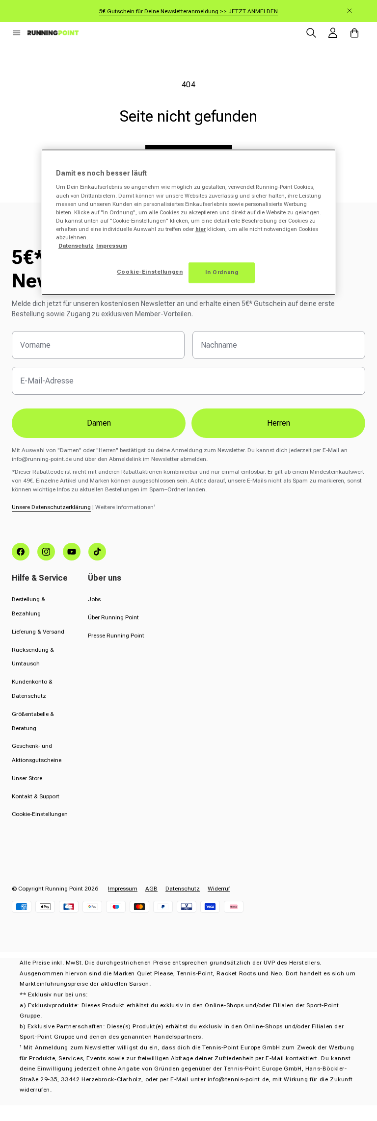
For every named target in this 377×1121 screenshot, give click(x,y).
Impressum (122, 888)
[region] (188, 222)
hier (200, 229)
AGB (151, 888)
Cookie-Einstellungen (40, 814)
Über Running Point (113, 617)
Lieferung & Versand (38, 631)
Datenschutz (182, 888)
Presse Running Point (116, 635)
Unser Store (27, 778)
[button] (16, 33)
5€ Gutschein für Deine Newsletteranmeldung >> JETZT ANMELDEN (188, 11)
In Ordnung (222, 272)
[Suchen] (311, 33)
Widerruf (219, 888)
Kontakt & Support (35, 796)
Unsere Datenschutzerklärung (51, 507)
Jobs (94, 599)
